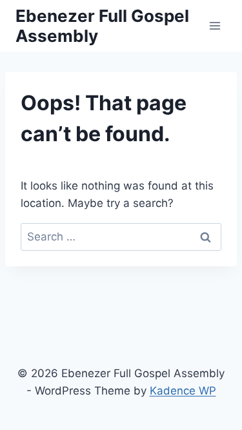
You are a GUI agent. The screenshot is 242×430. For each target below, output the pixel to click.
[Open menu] (215, 25)
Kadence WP (183, 390)
